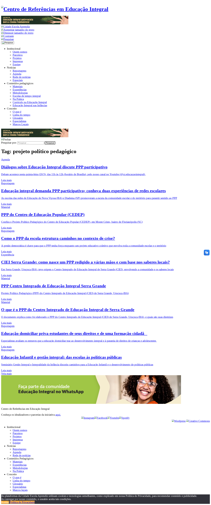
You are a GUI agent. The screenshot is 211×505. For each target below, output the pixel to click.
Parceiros (18, 54)
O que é (17, 111)
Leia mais (6, 180)
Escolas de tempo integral (27, 95)
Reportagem (7, 183)
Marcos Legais (21, 124)
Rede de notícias (22, 77)
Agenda (17, 73)
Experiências (20, 89)
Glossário (18, 117)
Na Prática (18, 99)
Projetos (17, 58)
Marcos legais (20, 490)
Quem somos (20, 51)
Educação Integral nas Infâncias (30, 105)
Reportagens (19, 70)
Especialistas (19, 121)
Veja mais (6, 373)
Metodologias (20, 92)
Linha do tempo (21, 114)
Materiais (18, 86)
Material (5, 207)
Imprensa (18, 61)
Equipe (17, 64)
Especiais (18, 80)
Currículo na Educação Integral (30, 102)
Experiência (7, 254)
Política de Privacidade (22, 502)
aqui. (58, 414)
